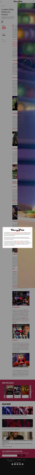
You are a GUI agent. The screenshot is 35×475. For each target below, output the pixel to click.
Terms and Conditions (14, 232)
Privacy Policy (21, 232)
